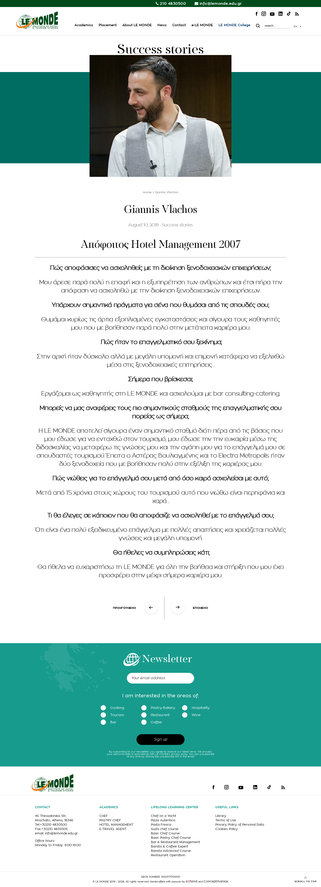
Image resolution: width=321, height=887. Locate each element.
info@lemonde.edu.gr (221, 3)
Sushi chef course (164, 828)
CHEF (103, 815)
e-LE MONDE (202, 25)
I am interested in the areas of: (160, 695)
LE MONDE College (234, 25)
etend (191, 881)
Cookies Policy (226, 828)
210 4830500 (173, 3)
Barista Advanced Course (171, 850)
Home (147, 192)
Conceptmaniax (216, 881)
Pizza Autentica (163, 820)
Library (220, 815)
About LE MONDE (137, 25)
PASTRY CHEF (110, 820)
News (162, 25)
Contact (179, 25)
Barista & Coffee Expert (169, 846)
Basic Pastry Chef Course (171, 837)
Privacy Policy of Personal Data (239, 824)
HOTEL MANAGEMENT (116, 824)
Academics (83, 25)
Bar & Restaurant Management (175, 842)
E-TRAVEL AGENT (112, 828)
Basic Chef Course (165, 833)
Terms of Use (225, 820)
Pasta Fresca (161, 824)
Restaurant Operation (168, 855)
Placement (108, 25)
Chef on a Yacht (163, 815)
